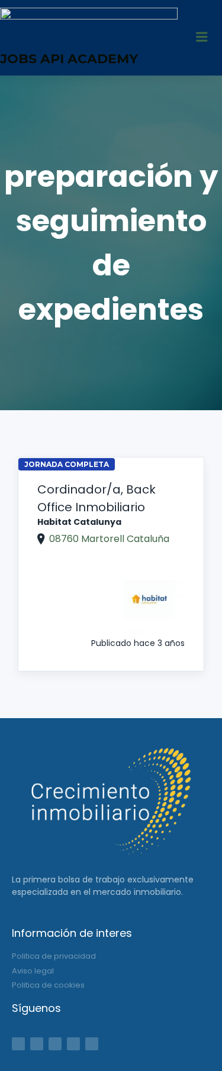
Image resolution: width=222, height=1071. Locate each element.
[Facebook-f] (18, 1043)
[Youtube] (91, 1043)
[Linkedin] (55, 1043)
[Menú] (202, 37)
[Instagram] (73, 1043)
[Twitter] (36, 1043)
